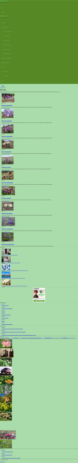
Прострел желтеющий (7, 213)
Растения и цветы (5, 27)
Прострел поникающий (7, 182)
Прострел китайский (7, 120)
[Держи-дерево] (6, 402)
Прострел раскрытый (7, 105)
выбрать (7, 337)
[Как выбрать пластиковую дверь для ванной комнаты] (6, 254)
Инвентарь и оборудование (7, 58)
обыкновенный (38, 337)
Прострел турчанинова (7, 228)
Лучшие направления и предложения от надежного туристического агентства (13, 278)
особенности (48, 338)
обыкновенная (32, 337)
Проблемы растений (5, 62)
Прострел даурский (6, 151)
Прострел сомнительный (8, 244)
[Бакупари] (6, 384)
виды (3, 337)
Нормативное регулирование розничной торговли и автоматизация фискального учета (15, 270)
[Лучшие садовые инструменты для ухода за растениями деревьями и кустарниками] (6, 285)
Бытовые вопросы (6, 71)
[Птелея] (6, 366)
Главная (1, 87)
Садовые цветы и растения (7, 31)
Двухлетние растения (6, 40)
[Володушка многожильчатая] (6, 411)
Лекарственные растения (7, 53)
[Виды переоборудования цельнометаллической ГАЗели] (6, 375)
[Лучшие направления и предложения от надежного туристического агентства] (6, 277)
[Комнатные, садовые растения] (4, 2)
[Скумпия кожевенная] (6, 420)
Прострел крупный (6, 198)
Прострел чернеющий (7, 136)
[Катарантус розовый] (6, 393)
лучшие (23, 337)
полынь (65, 338)
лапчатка (16, 337)
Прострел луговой (6, 167)
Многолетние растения (6, 49)
